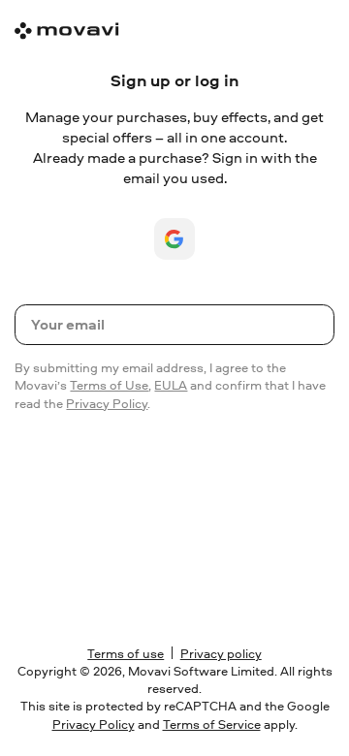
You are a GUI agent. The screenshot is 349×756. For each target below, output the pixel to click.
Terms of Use (109, 385)
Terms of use (125, 654)
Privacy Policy (106, 403)
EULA (170, 385)
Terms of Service (212, 724)
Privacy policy (221, 654)
